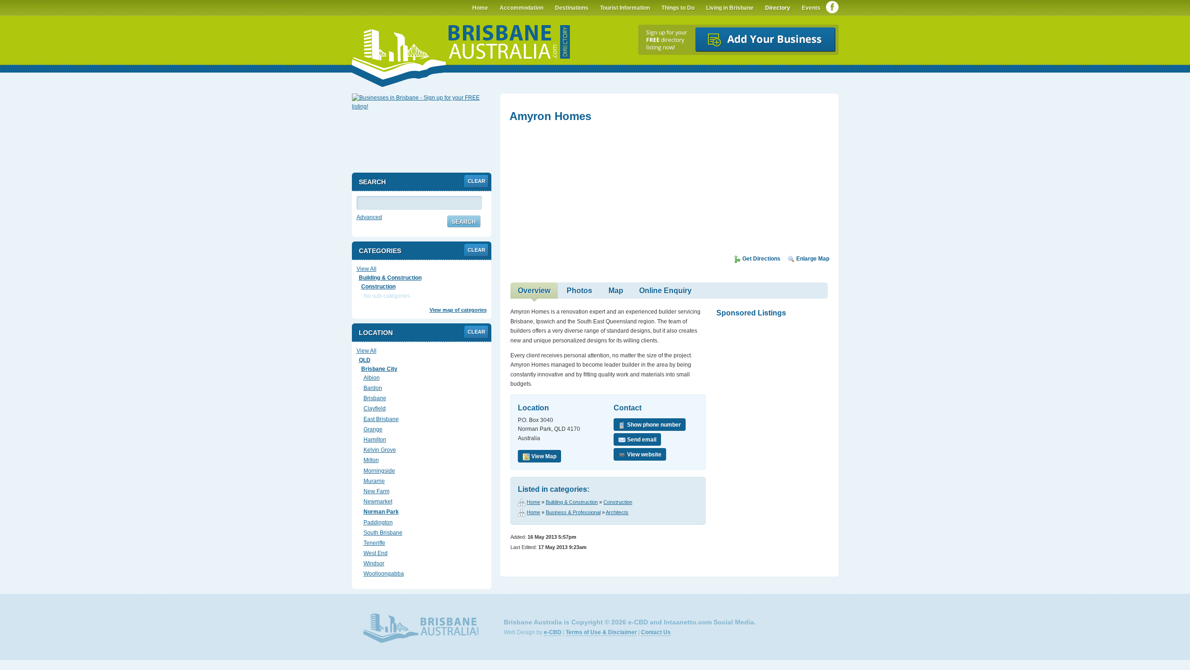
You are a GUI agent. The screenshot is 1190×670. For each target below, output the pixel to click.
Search (464, 222)
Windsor (374, 563)
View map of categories (458, 310)
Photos (579, 291)
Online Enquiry (665, 291)
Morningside (379, 471)
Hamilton (375, 439)
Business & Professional (573, 512)
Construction (617, 502)
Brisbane (375, 398)
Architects (617, 512)
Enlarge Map (812, 258)
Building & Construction (572, 502)
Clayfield (375, 408)
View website (643, 454)
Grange (373, 429)
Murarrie (374, 481)
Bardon (373, 388)
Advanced (369, 217)
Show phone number (653, 425)
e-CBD (553, 632)
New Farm (377, 491)
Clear (476, 181)
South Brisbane (383, 532)
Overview (534, 291)
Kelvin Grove (380, 450)
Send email (641, 439)
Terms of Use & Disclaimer (601, 632)
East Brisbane (381, 419)
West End (376, 553)
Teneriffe (374, 543)
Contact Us (656, 632)
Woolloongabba (384, 573)
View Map (543, 456)
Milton (371, 460)
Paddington (378, 522)
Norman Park (381, 512)
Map (615, 291)
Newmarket (378, 501)
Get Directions (760, 258)
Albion (372, 378)
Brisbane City (379, 369)
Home (533, 502)
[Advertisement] (579, 192)
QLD (364, 360)
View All (367, 269)
